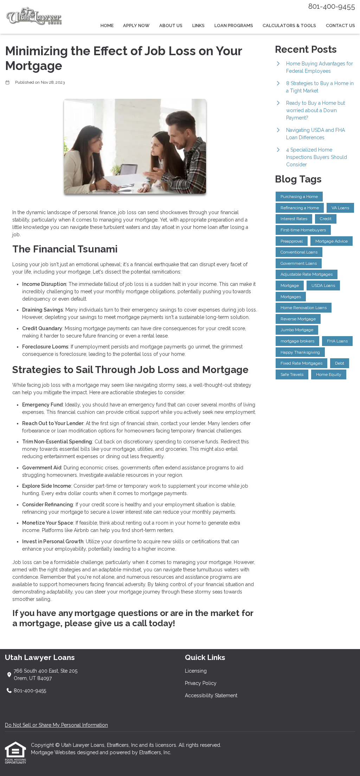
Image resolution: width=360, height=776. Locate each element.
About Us (170, 25)
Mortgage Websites (54, 752)
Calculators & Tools (289, 25)
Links (198, 25)
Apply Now (136, 25)
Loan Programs (233, 25)
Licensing (196, 671)
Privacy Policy (201, 683)
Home (107, 25)
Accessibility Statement (211, 695)
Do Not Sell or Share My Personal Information (56, 725)
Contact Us (340, 25)
